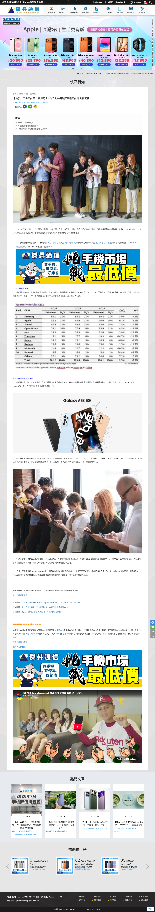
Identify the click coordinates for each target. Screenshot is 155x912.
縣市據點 (113, 896)
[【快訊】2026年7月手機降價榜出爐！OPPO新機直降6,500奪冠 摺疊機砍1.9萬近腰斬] (26, 800)
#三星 (15, 102)
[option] (77, 42)
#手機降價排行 (30, 834)
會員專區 (137, 2)
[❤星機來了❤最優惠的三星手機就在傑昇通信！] (77, 42)
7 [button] (84, 68)
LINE (152, 627)
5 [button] (79, 68)
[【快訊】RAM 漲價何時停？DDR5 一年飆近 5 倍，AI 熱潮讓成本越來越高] (60, 800)
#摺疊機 (29, 831)
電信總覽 (144, 896)
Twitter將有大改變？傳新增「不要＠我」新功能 (41, 612)
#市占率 (21, 102)
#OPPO (15, 831)
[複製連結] (35, 106)
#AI (47, 831)
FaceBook (152, 622)
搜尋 (150, 2)
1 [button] (70, 68)
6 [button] (82, 68)
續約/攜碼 (35, 633)
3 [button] (75, 68)
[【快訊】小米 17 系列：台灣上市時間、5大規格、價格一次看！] (94, 800)
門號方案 (119, 12)
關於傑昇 (142, 12)
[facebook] (121, 2)
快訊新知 (130, 12)
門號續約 (110, 242)
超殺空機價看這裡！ (21, 595)
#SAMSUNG (119, 828)
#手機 (51, 831)
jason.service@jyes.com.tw (27, 901)
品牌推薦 (97, 896)
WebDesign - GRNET (94, 909)
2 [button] (73, 68)
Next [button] (150, 42)
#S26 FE (117, 831)
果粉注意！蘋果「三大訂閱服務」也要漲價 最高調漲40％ (45, 607)
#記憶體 (58, 831)
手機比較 (85, 12)
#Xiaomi (103, 828)
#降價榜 (22, 831)
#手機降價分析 (17, 834)
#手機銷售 (44, 102)
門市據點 (108, 12)
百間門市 (70, 633)
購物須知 (128, 900)
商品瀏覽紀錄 (152, 631)
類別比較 (97, 900)
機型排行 (62, 12)
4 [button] (77, 68)
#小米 (82, 828)
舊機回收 (96, 12)
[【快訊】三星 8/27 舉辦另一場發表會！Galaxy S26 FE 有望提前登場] (128, 800)
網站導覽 (144, 900)
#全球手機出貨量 (32, 102)
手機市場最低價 (70, 242)
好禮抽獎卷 (98, 242)
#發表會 (127, 828)
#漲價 (64, 831)
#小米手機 (89, 828)
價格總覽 (51, 12)
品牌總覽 (82, 896)
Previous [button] (4, 42)
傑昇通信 (52, 242)
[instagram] (98, 2)
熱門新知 (113, 900)
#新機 (96, 828)
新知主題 (82, 900)
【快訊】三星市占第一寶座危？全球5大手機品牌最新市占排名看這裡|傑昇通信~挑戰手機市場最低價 (27, 13)
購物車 (146, 3)
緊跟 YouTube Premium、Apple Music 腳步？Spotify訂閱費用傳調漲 (51, 602)
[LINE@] (109, 2)
